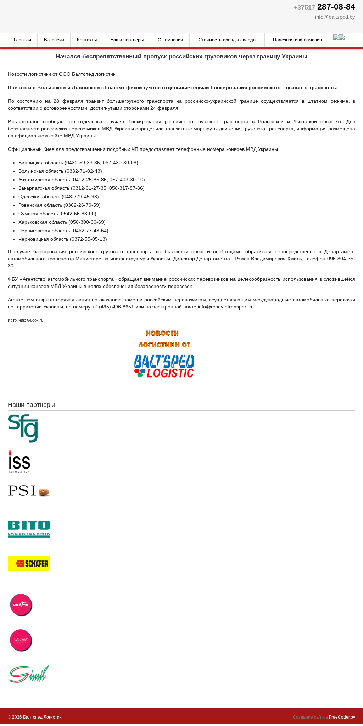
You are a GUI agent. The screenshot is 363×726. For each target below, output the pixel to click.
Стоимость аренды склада (227, 39)
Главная (22, 39)
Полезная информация (297, 39)
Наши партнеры (127, 39)
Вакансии (54, 39)
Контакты (87, 39)
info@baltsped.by (335, 17)
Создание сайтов (310, 717)
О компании (170, 39)
